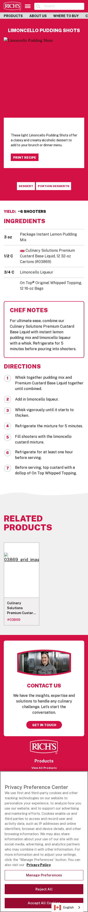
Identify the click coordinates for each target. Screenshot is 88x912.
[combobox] (67, 907)
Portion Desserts (53, 186)
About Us (38, 16)
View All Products (44, 767)
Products (13, 16)
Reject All (43, 889)
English (68, 907)
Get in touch (44, 725)
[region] (44, 841)
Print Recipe (24, 157)
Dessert (26, 186)
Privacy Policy (39, 865)
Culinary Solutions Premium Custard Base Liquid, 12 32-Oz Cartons (21, 608)
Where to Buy (66, 16)
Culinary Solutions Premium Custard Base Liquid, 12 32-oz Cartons (47, 256)
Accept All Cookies (44, 903)
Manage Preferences (44, 875)
